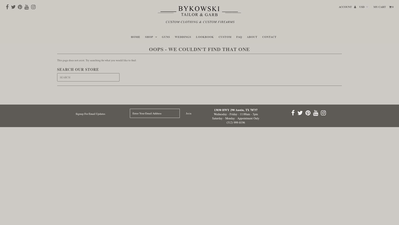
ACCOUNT (345, 7)
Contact (269, 37)
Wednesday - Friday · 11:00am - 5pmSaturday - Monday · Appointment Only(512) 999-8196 (235, 116)
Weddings (183, 37)
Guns (166, 37)
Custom (225, 37)
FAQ (239, 37)
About (252, 37)
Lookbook (205, 37)
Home (135, 37)
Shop (149, 37)
